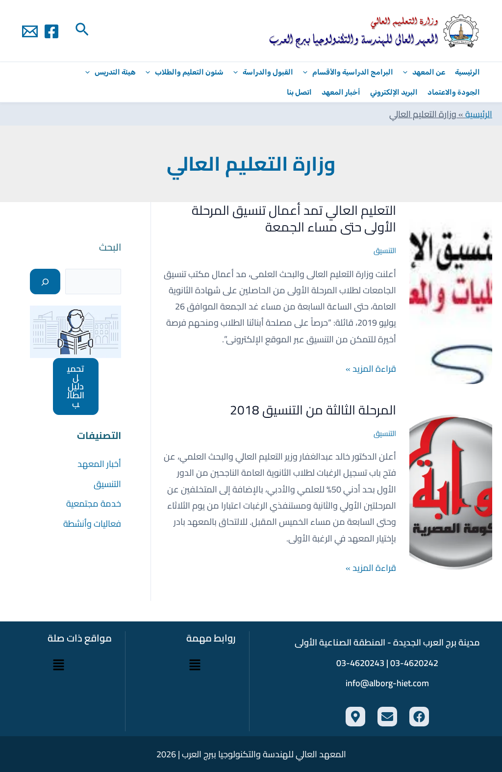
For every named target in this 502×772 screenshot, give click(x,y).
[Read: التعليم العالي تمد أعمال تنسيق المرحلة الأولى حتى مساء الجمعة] (450, 292)
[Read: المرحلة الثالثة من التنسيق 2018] (450, 491)
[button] (81, 31)
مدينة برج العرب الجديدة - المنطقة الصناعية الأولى (387, 642)
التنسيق (385, 250)
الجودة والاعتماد (453, 92)
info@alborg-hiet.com (387, 683)
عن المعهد (428, 72)
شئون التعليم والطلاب (189, 72)
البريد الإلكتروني (394, 92)
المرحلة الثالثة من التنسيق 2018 (313, 410)
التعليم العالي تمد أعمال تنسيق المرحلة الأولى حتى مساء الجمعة (294, 218)
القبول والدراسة (268, 72)
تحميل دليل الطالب (75, 386)
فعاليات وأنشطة (92, 523)
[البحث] (45, 281)
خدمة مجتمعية (93, 503)
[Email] (30, 31)
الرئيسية (467, 72)
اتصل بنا (299, 92)
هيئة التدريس (115, 72)
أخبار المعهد (341, 92)
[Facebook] (51, 31)
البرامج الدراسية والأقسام (352, 72)
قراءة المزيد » (371, 368)
